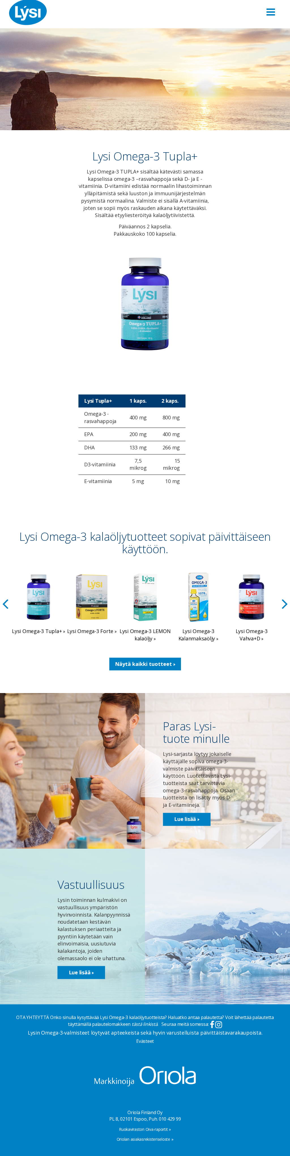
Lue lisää (185, 819)
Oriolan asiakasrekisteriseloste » (145, 1139)
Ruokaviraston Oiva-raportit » (145, 1129)
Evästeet (145, 1041)
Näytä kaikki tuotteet (144, 663)
